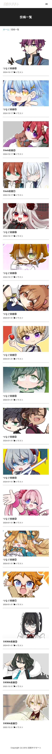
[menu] (46, 4)
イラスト (19, 72)
